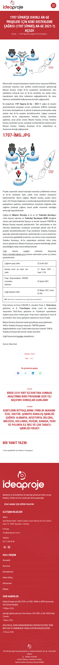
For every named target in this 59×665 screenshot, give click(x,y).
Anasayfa (6, 560)
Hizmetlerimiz (8, 572)
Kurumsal (6, 566)
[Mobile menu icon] (53, 5)
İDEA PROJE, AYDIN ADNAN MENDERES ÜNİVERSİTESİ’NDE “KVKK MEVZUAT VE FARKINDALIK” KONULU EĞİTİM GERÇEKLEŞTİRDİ (28, 626)
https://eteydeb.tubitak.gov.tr (14, 254)
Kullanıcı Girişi (23, 450)
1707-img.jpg (16, 135)
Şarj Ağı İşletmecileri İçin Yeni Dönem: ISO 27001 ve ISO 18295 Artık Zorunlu (29, 615)
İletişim (5, 589)
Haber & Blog (8, 577)
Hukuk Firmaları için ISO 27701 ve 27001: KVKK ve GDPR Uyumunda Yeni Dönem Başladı (28, 603)
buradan (20, 336)
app (31, 358)
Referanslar (7, 583)
